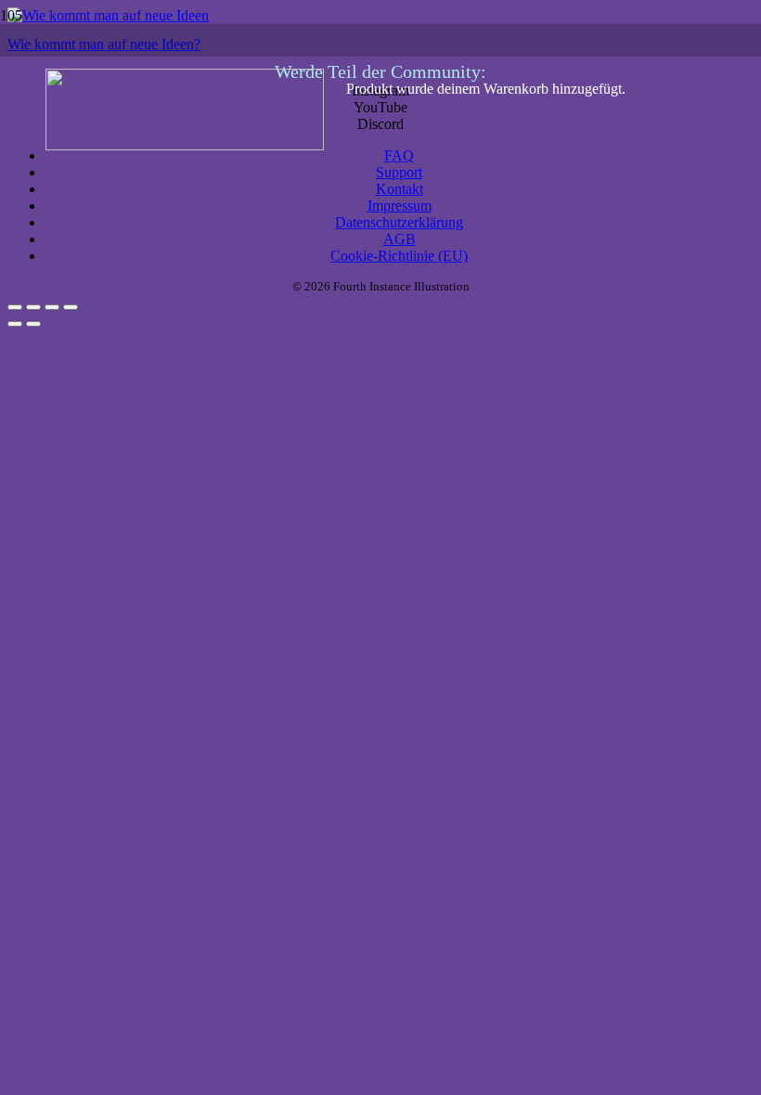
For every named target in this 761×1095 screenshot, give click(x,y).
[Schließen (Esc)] (70, 307)
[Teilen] (52, 307)
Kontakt (399, 189)
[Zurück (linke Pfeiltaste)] (14, 324)
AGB (399, 239)
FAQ (399, 155)
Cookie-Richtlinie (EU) (399, 256)
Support (399, 172)
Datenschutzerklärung (399, 222)
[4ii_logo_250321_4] (184, 145)
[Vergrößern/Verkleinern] (14, 307)
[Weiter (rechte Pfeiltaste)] (33, 324)
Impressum (400, 205)
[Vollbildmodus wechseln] (33, 307)
